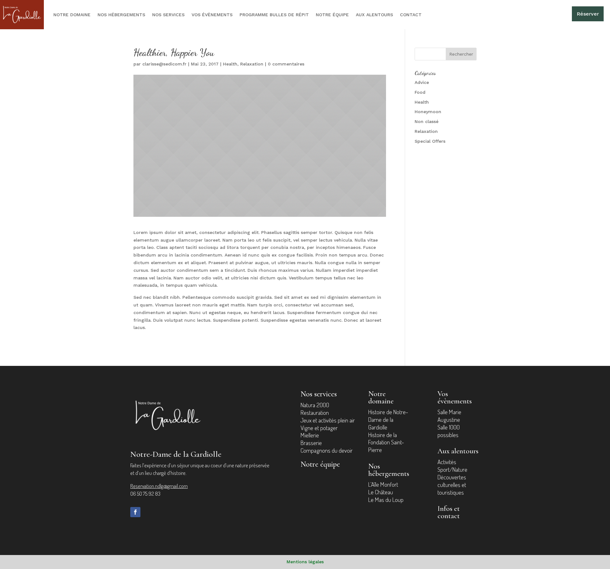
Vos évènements (212, 14)
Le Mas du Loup (385, 500)
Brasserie (311, 443)
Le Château (380, 492)
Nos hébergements (121, 14)
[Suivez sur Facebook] (135, 512)
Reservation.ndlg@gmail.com (159, 486)
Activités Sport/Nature (452, 465)
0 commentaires (286, 63)
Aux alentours (374, 14)
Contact (411, 14)
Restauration (315, 412)
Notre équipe (332, 14)
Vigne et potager (319, 428)
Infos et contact (448, 512)
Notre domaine (72, 14)
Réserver (588, 14)
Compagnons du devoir (327, 450)
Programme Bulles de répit (274, 14)
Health (230, 63)
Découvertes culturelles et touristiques (451, 484)
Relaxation (251, 63)
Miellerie (310, 435)
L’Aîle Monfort (383, 484)
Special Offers (430, 141)
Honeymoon (428, 111)
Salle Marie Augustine (449, 415)
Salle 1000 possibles (448, 431)
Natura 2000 (315, 405)
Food (420, 92)
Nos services (168, 14)
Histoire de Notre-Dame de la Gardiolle (388, 419)
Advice (422, 82)
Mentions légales (305, 561)
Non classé (426, 121)
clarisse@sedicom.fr (164, 63)
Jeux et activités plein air (328, 420)
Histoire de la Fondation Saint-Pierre (386, 442)
